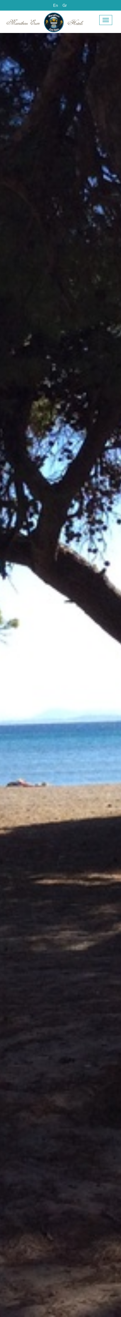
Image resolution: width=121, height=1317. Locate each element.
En (55, 5)
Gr (65, 5)
